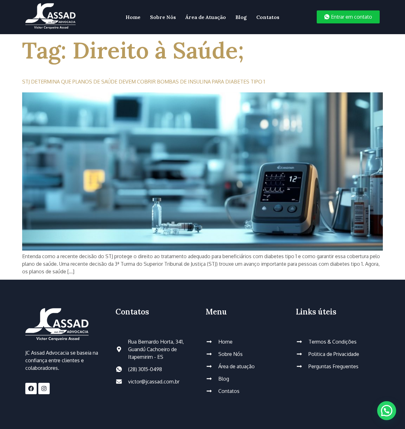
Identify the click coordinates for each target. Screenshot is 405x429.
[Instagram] (44, 388)
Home (133, 17)
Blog (241, 17)
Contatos (267, 17)
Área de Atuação (205, 17)
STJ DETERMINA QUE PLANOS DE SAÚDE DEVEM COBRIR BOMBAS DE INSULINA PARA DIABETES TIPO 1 (143, 81)
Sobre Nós (163, 17)
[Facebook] (31, 388)
